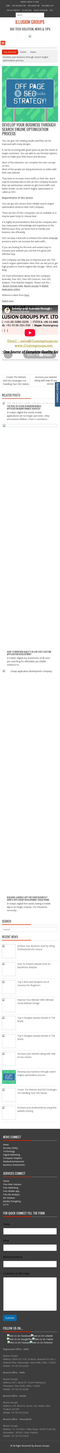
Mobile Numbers (14, 1257)
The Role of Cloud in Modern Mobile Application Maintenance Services (24, 407)
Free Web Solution (19, 5)
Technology (9, 1151)
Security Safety (10, 1147)
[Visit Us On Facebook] (19, 1335)
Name (7, 1224)
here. (26, 295)
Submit (9, 1318)
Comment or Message (16, 1273)
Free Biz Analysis (13, 10)
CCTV (51, 10)
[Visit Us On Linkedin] (42, 1335)
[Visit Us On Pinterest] (41, 1342)
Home (8, 5)
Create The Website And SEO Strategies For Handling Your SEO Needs (16, 380)
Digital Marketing (11, 1154)
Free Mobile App (48, 5)
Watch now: (8, 300)
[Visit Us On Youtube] (18, 1342)
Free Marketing (34, 5)
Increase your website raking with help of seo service (45, 380)
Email (7, 1240)
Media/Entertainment (13, 1161)
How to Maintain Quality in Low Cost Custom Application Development (29, 653)
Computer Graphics (12, 1158)
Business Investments (14, 1164)
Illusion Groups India (13, 285)
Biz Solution (27, 10)
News (6, 1144)
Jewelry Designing (41, 10)
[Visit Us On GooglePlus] (19, 1339)
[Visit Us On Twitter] (42, 1339)
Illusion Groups (29, 22)
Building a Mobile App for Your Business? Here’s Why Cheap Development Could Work (28, 898)
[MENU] (3, 43)
